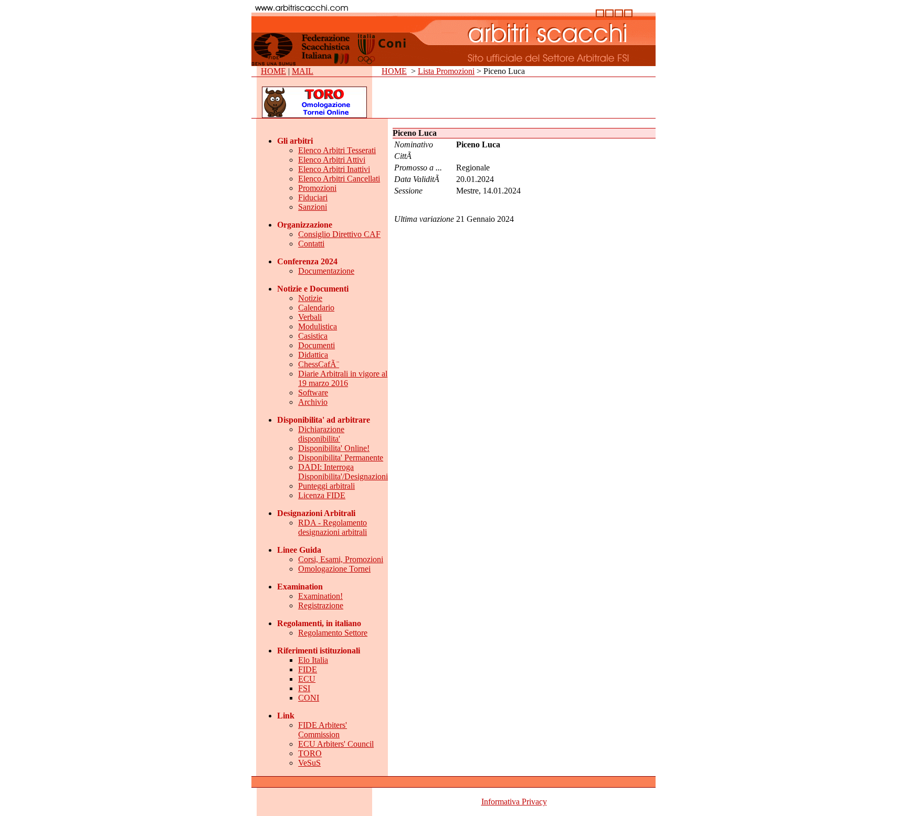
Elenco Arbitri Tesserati (337, 150)
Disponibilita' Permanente (340, 457)
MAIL (302, 71)
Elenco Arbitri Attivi (331, 159)
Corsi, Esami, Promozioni (340, 559)
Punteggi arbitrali (326, 485)
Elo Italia (313, 660)
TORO (310, 753)
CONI (308, 697)
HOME (273, 71)
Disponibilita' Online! (334, 448)
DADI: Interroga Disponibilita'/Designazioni (343, 472)
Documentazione (326, 270)
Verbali (310, 317)
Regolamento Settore (332, 632)
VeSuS (309, 762)
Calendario (316, 307)
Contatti (311, 243)
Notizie (310, 298)
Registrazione (320, 605)
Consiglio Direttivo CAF (339, 234)
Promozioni (317, 188)
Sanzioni (312, 206)
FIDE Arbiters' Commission (322, 730)
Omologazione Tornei (334, 568)
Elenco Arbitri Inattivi (334, 169)
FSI (304, 688)
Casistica (313, 335)
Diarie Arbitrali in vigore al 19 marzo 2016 (342, 378)
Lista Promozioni (446, 71)
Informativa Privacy (514, 801)
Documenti (316, 345)
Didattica (313, 354)
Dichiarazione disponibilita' (321, 434)
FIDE (307, 669)
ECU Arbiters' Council (336, 743)
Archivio (313, 402)
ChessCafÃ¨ (318, 364)
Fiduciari (313, 197)
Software (313, 392)
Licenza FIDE (321, 495)
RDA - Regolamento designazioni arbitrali (332, 527)
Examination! (320, 596)
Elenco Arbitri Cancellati (339, 178)
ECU (306, 678)
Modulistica (317, 326)
